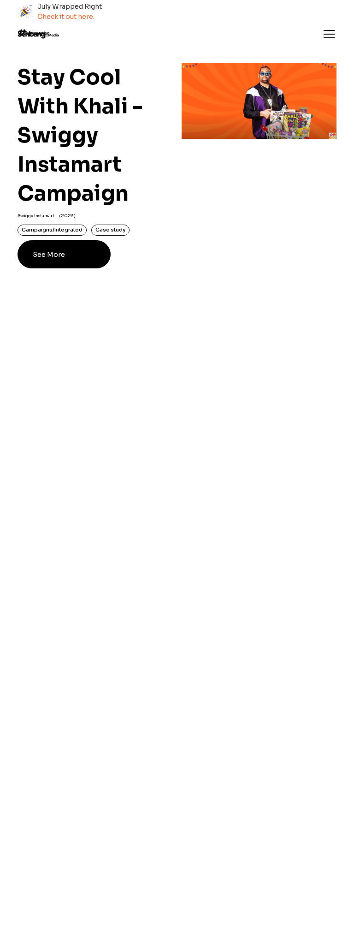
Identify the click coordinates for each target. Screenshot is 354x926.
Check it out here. (65, 16)
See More (49, 254)
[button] (327, 34)
